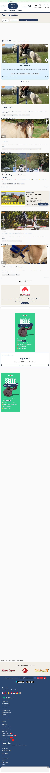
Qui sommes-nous (6, 756)
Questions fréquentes (6, 750)
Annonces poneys (6, 705)
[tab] (21, 81)
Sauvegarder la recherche (29, 20)
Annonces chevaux (6, 703)
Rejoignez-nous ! (26, 678)
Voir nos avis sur (4, 1)
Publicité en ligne (5, 733)
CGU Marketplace (5, 764)
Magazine (4, 721)
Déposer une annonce (13, 6)
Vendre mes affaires (6, 729)
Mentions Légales (5, 758)
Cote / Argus (4, 731)
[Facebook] (35, 678)
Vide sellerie (4, 714)
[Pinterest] (44, 678)
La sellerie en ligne (6, 719)
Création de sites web (6, 740)
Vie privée (4, 760)
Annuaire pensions (6, 710)
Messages (40, 7)
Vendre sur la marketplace (7, 735)
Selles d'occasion (5, 716)
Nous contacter (5, 748)
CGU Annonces (5, 762)
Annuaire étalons (5, 708)
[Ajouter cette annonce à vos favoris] (46, 46)
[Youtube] (41, 678)
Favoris (36, 7)
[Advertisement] (25, 30)
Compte (44, 7)
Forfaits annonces (6, 737)
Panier (48, 7)
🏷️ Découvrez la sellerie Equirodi (24, 1)
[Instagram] (38, 678)
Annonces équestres (6, 712)
